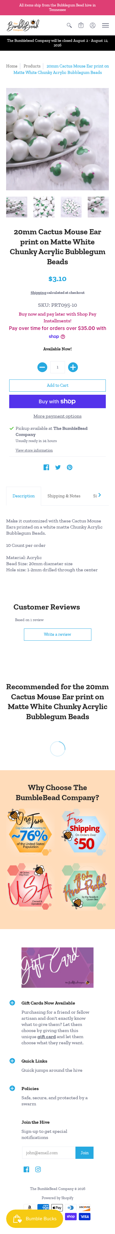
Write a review (57, 634)
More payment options (57, 416)
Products (32, 66)
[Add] (73, 367)
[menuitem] (69, 25)
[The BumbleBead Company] (23, 25)
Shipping (38, 292)
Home (11, 66)
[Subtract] (42, 367)
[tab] (23, 496)
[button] (69, 25)
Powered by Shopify (57, 1198)
